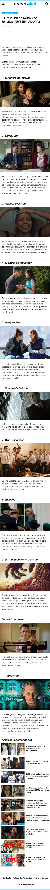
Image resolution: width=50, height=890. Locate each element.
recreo (25, 3)
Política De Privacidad (22, 878)
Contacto (6, 878)
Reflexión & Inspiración (10, 13)
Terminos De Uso (41, 878)
